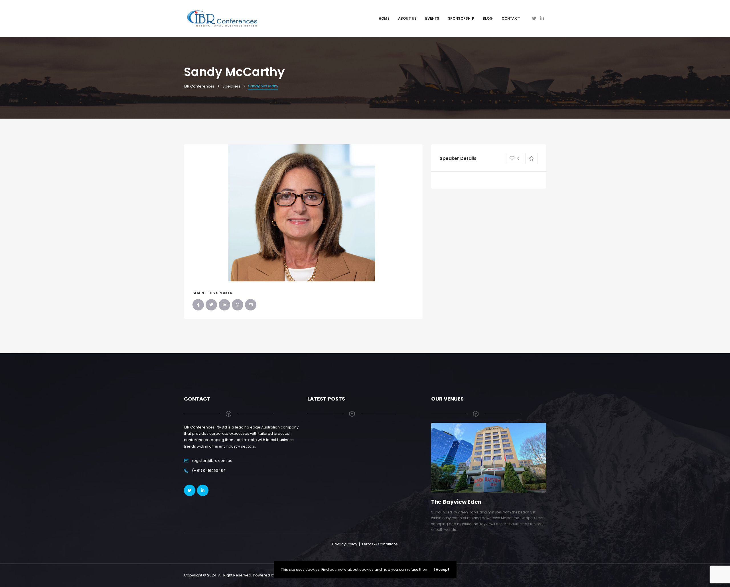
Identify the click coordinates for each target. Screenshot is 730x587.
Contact (511, 18)
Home (384, 18)
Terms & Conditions (380, 544)
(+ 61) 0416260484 (209, 470)
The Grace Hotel (453, 502)
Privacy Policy (344, 544)
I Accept (441, 569)
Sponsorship (461, 18)
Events (432, 18)
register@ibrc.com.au (212, 460)
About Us (407, 18)
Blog (488, 18)
